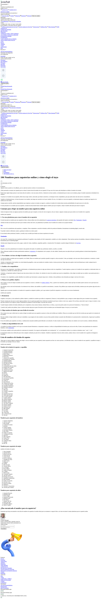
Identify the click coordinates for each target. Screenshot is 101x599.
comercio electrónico (51, 220)
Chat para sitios (5, 15)
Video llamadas (51, 27)
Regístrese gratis (5, 83)
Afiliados (3, 44)
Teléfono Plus (44, 27)
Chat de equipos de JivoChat (25, 27)
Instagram (23, 15)
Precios (2, 42)
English (2, 86)
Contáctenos (3, 582)
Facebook (3, 560)
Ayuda (2, 45)
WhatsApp (17, 15)
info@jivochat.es (5, 588)
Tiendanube (79, 220)
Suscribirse (3, 528)
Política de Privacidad (6, 580)
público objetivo (45, 282)
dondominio (11, 327)
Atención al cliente (5, 11)
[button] (50, 4)
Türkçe (5, 86)
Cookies (2, 581)
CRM (57, 27)
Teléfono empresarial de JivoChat (9, 27)
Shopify (85, 220)
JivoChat (78, 243)
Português (9, 86)
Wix (75, 220)
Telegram (29, 15)
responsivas (33, 251)
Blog (2, 48)
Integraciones (36, 27)
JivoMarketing (5, 21)
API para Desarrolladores (6, 585)
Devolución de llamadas (15, 21)
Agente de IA (5, 9)
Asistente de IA (13, 9)
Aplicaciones (4, 46)
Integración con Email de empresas (9, 570)
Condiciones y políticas (6, 578)
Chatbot (12, 15)
